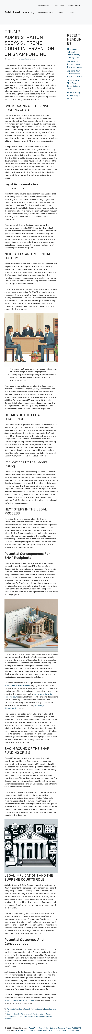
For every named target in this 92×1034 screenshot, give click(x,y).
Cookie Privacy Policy (45, 1030)
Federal (27, 1009)
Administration (12, 1009)
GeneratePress (20, 1030)
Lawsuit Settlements (45, 12)
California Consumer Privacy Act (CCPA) (65, 1028)
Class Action (59, 6)
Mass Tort (61, 12)
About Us (32, 1028)
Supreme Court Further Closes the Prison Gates (74, 74)
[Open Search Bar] (37, 19)
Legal (46, 1009)
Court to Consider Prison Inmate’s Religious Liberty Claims (29, 1014)
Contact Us (43, 1028)
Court (21, 1009)
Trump (6, 1011)
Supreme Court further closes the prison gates (74, 64)
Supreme (52, 1009)
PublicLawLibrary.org (19, 12)
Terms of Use (61, 1030)
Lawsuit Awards (74, 6)
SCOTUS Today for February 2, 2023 (73, 95)
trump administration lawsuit (17, 685)
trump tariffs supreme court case (19, 1000)
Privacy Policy (73, 1030)
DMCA (32, 1030)
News (72, 12)
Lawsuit (40, 1009)
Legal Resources (43, 6)
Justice (33, 1009)
